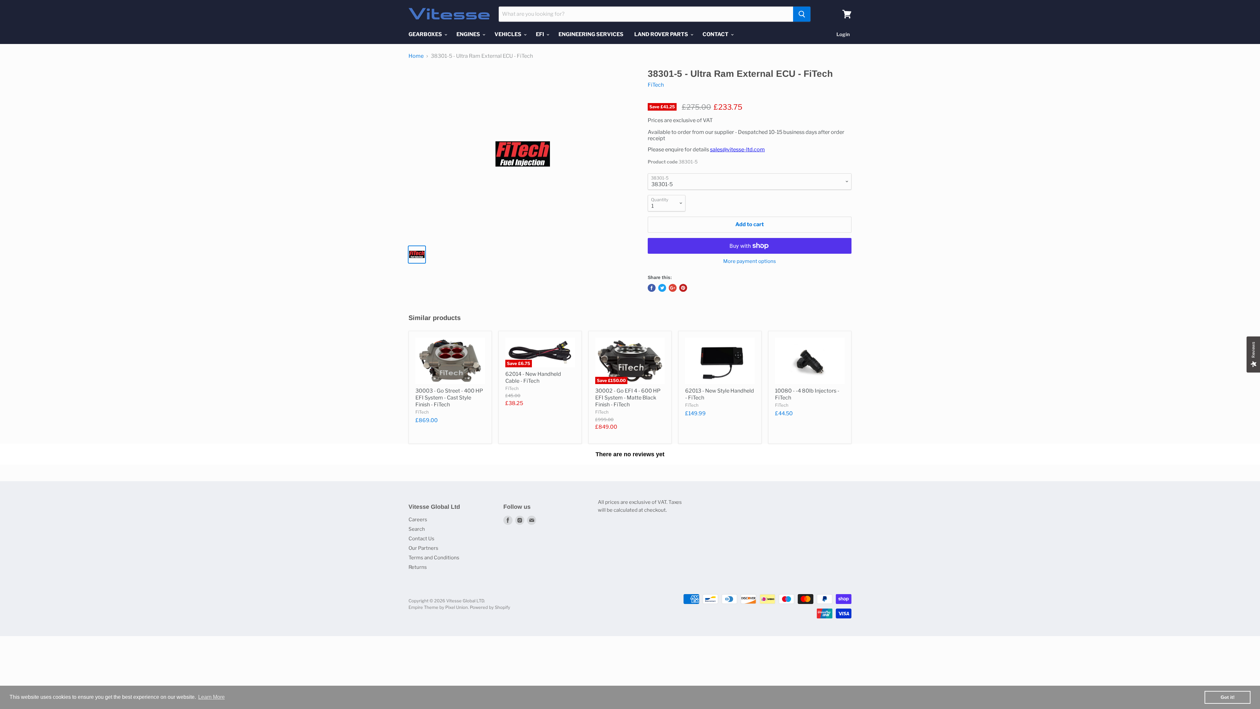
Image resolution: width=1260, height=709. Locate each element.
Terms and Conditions (434, 558)
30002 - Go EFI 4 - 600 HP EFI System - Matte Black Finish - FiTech (628, 398)
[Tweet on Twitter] (662, 288)
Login (843, 34)
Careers (418, 520)
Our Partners (423, 548)
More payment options (749, 261)
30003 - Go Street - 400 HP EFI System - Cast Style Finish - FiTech (449, 398)
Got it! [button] (1228, 697)
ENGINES (468, 34)
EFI (540, 34)
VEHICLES (508, 34)
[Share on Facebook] (652, 288)
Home (416, 56)
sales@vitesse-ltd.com (737, 149)
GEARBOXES (426, 34)
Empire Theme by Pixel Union (438, 607)
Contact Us (421, 539)
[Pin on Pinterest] (683, 288)
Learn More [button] (211, 697)
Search (417, 529)
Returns (418, 567)
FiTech (656, 85)
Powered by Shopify (490, 607)
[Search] (801, 14)
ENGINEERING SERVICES (590, 34)
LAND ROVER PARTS (661, 34)
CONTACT (716, 34)
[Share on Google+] (673, 288)
